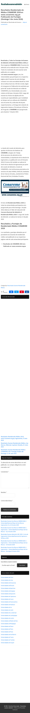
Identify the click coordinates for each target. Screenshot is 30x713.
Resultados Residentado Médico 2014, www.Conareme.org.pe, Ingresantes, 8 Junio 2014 (14, 438)
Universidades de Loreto (7, 618)
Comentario (5, 472)
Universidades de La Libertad (8, 613)
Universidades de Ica (6, 607)
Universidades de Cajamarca (8, 596)
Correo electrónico (7, 501)
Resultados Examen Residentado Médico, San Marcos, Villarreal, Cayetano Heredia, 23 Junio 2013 (14, 445)
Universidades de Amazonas (8, 583)
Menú (27, 4)
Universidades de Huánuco (8, 604)
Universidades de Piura (7, 629)
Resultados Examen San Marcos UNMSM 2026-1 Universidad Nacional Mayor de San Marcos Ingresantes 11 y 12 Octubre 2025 (13, 523)
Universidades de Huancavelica (9, 602)
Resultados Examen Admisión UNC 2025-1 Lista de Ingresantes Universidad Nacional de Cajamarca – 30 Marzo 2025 (14, 536)
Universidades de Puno (7, 632)
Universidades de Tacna (7, 637)
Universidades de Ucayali (7, 642)
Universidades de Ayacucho (8, 593)
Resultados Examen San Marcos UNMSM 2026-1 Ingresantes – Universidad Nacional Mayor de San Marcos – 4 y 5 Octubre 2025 (14, 529)
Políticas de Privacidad (19, 708)
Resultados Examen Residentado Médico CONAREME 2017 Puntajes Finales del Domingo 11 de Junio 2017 (13, 451)
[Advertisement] (15, 43)
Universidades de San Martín (8, 634)
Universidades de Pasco (7, 626)
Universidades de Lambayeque (9, 615)
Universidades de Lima (7, 580)
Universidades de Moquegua (8, 623)
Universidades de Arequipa (8, 591)
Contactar (15, 709)
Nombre (4, 492)
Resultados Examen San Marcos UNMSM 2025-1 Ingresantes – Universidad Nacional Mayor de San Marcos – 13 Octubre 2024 (14, 542)
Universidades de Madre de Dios (9, 621)
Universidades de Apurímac (8, 588)
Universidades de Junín (7, 610)
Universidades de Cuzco (7, 599)
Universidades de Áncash (7, 585)
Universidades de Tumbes (8, 640)
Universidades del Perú (7, 577)
